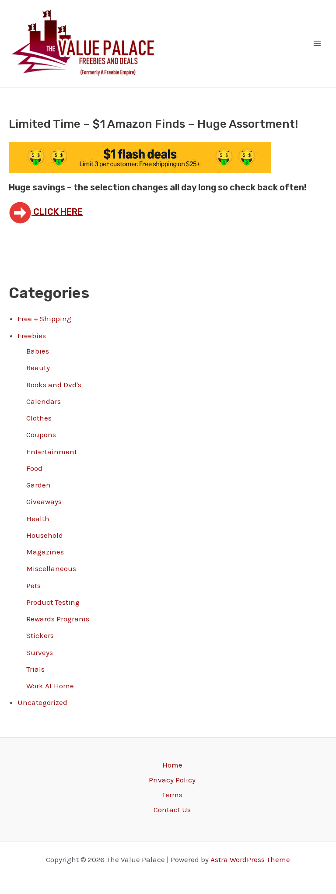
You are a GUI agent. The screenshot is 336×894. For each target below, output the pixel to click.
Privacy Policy (172, 779)
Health (37, 518)
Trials (35, 669)
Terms (172, 794)
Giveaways (44, 501)
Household (44, 535)
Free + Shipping (44, 318)
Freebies (32, 335)
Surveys (39, 652)
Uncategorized (42, 702)
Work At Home (50, 685)
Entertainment (51, 451)
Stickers (40, 635)
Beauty (38, 367)
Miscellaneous (51, 568)
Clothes (39, 418)
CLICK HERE (57, 212)
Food (34, 468)
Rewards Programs (57, 618)
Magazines (45, 551)
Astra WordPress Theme (250, 859)
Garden (38, 484)
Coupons (41, 434)
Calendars (43, 401)
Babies (37, 351)
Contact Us (172, 809)
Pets (33, 585)
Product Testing (53, 602)
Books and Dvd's (53, 384)
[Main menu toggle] (318, 44)
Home (172, 765)
